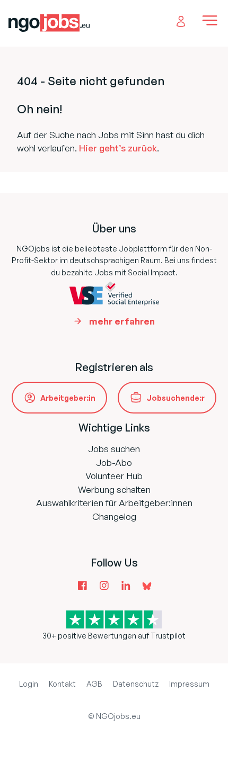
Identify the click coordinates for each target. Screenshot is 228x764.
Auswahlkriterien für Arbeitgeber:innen (114, 502)
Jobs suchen (114, 448)
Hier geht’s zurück (118, 148)
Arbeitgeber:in (67, 397)
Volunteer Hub (114, 475)
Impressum (189, 683)
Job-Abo (114, 462)
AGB (94, 683)
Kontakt (62, 683)
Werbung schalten (114, 489)
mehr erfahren (122, 321)
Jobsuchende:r (175, 397)
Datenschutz (136, 683)
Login (28, 683)
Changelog (114, 516)
